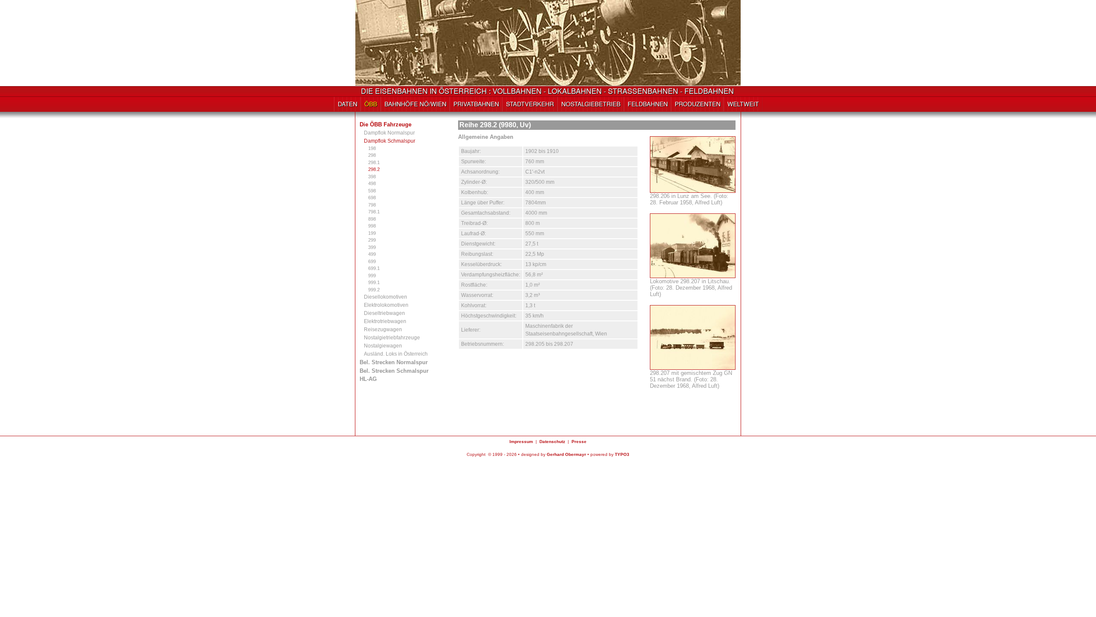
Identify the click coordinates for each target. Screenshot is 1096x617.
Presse (579, 441)
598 (372, 190)
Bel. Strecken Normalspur (394, 362)
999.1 (374, 282)
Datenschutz (552, 441)
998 (372, 225)
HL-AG (368, 379)
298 (372, 155)
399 (372, 247)
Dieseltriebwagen (384, 313)
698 (372, 197)
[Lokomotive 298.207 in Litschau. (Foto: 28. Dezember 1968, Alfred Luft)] (693, 275)
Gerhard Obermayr (566, 454)
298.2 (374, 169)
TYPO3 (622, 454)
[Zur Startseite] (548, 93)
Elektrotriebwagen (385, 321)
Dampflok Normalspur (389, 133)
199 (372, 233)
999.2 (374, 289)
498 (372, 183)
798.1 (374, 211)
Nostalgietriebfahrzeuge (392, 338)
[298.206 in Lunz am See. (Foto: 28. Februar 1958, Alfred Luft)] (693, 189)
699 (372, 261)
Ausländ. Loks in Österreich (396, 354)
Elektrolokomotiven (386, 305)
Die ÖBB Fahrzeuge (385, 124)
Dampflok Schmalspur (389, 141)
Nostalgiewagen (383, 346)
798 (372, 204)
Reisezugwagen (383, 329)
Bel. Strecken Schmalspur (394, 371)
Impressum (521, 441)
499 (372, 254)
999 (372, 275)
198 (372, 148)
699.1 (374, 268)
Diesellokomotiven (385, 297)
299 (372, 240)
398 (372, 176)
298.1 (374, 162)
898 (372, 219)
